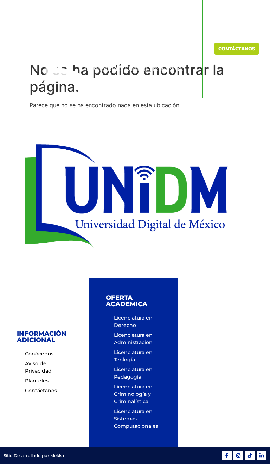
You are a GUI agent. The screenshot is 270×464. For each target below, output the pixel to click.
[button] (15, 48)
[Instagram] (238, 455)
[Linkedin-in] (261, 455)
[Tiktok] (250, 455)
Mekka (57, 455)
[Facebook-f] (227, 455)
